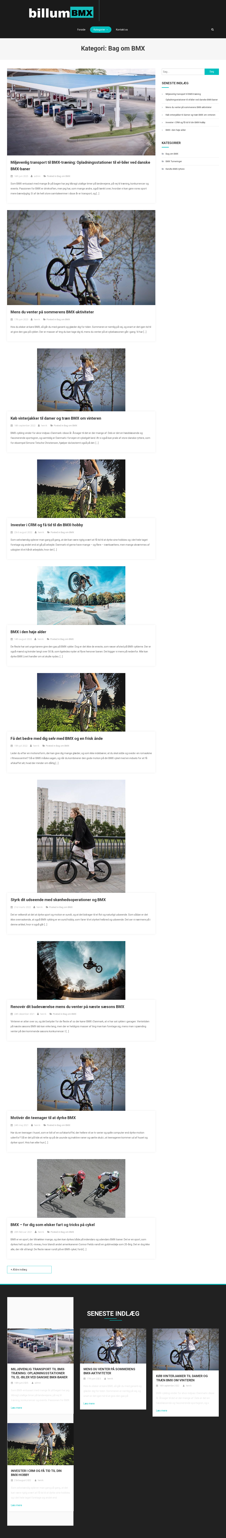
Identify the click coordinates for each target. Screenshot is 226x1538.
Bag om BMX (63, 176)
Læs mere (16, 1407)
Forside (81, 29)
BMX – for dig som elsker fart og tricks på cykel (53, 1225)
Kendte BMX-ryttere (175, 169)
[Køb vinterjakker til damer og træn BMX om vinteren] (186, 1349)
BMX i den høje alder (28, 632)
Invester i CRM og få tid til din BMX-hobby (47, 525)
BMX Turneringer (174, 161)
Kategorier (99, 29)
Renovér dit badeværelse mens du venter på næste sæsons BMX (67, 1007)
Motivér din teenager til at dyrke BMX (43, 1118)
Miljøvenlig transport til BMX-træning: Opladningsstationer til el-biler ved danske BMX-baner (192, 97)
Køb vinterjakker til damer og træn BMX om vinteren (56, 418)
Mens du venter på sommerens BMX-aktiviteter (52, 312)
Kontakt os (122, 29)
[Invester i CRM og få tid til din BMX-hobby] (40, 1443)
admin (37, 176)
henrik (37, 319)
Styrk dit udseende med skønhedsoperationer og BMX (58, 900)
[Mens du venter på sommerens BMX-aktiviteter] (113, 1345)
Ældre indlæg (20, 1269)
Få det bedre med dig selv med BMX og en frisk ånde (57, 738)
